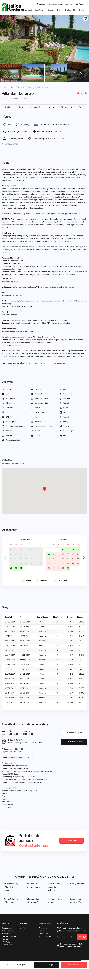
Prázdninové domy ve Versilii (77, 900)
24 (21, 563)
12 (31, 554)
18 (26, 559)
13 (35, 554)
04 (26, 550)
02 (16, 550)
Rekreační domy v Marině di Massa (10, 887)
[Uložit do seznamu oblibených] (85, 18)
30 (16, 568)
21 (40, 559)
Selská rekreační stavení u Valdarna (55, 887)
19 (31, 559)
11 (26, 554)
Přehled (8, 107)
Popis (21, 107)
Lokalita (50, 107)
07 (40, 550)
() (62, 5)
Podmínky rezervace (75, 742)
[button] (41, 4)
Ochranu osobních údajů (70, 947)
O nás (22, 928)
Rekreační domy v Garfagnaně (33, 900)
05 (31, 550)
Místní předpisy (75, 733)
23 (16, 563)
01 (11, 550)
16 (16, 559)
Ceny (81, 107)
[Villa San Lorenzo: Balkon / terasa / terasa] (11, 73)
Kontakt (82, 10)
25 (26, 563)
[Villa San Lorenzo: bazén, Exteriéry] (44, 39)
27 (35, 563)
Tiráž (22, 931)
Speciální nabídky (55, 10)
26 (31, 563)
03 (21, 550)
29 (11, 568)
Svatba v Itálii (70, 10)
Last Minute (39, 10)
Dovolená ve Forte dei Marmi (33, 885)
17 (21, 559)
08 (11, 554)
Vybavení (35, 107)
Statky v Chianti (77, 884)
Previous (5, 558)
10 (21, 554)
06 (35, 550)
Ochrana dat (44, 934)
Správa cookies (45, 936)
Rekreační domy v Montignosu (10, 900)
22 (11, 563)
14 (40, 554)
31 (21, 568)
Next (84, 558)
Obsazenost (66, 107)
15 (11, 559)
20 (35, 559)
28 (40, 563)
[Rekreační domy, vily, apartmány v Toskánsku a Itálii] (13, 7)
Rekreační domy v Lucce (55, 900)
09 (16, 554)
